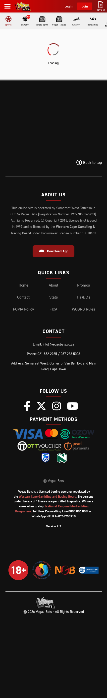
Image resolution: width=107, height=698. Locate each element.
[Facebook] (27, 406)
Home (23, 285)
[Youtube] (72, 406)
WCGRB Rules (83, 309)
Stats (53, 297)
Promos (83, 285)
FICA (53, 309)
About (53, 285)
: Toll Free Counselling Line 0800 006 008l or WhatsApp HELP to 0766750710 (53, 511)
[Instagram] (56, 406)
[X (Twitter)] (41, 406)
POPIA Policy (23, 309)
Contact (23, 297)
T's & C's (83, 297)
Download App (57, 251)
